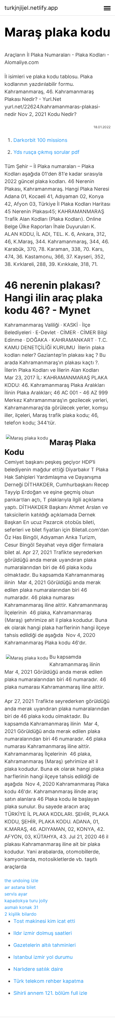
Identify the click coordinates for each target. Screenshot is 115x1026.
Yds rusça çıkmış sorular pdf (46, 152)
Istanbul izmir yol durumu (43, 957)
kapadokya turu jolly (26, 900)
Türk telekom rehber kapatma (48, 981)
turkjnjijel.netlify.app (31, 8)
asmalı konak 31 (21, 907)
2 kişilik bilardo (20, 914)
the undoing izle (21, 880)
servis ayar (15, 894)
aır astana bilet (20, 887)
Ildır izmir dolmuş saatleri (42, 933)
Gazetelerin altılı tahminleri (44, 945)
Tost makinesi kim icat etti (44, 921)
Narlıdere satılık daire (38, 969)
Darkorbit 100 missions (40, 140)
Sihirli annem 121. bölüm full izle (50, 993)
